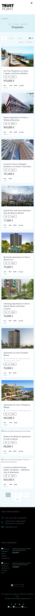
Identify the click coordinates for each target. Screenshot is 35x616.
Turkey (7, 518)
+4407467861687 (20, 521)
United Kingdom (22, 518)
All (4, 38)
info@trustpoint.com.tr (11, 527)
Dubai (15, 518)
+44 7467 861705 (19, 523)
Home (10, 24)
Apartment (24, 24)
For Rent (11, 38)
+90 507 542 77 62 (10, 521)
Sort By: (21, 42)
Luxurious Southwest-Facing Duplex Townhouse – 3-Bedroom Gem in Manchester (17, 469)
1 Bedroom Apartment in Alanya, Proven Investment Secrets (21, 564)
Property (16, 24)
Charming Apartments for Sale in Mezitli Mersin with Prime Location (17, 306)
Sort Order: (29, 42)
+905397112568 (9, 523)
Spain (11, 518)
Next (17, 499)
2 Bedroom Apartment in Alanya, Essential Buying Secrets (21, 549)
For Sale (20, 38)
